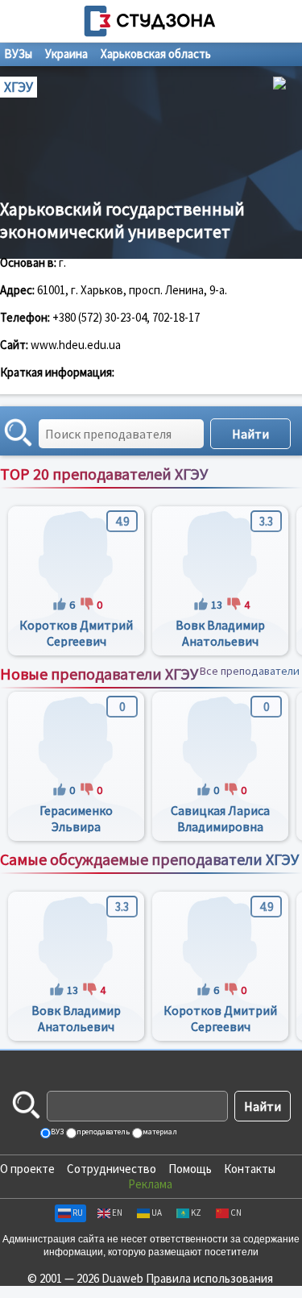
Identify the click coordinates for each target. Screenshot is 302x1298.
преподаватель (102, 1131)
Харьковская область (156, 53)
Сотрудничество (111, 1168)
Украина (66, 53)
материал (159, 1131)
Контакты (249, 1168)
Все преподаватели (250, 491)
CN (236, 1212)
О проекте (27, 1168)
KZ (196, 1212)
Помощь (190, 1168)
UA (156, 1212)
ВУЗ (56, 1131)
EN (117, 1212)
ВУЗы (18, 53)
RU (77, 1212)
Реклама (150, 1184)
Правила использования (209, 1278)
